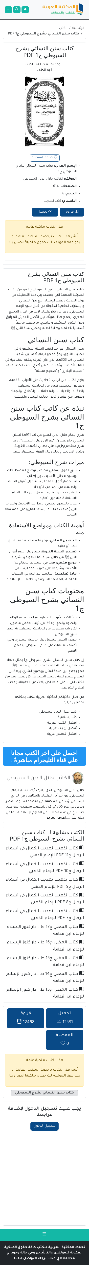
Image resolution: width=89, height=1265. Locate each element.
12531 (65, 1018)
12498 (28, 1018)
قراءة (70, 212)
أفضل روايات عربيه (63, 728)
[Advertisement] (44, 1177)
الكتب (63, 28)
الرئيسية (78, 28)
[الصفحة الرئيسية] (63, 10)
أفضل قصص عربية (62, 734)
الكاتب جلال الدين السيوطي (43, 179)
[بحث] (17, 10)
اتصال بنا (16, 243)
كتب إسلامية (67, 717)
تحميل (43, 212)
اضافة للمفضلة (43, 157)
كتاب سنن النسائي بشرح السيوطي (44, 1093)
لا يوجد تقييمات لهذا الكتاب (45, 67)
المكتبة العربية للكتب (42, 697)
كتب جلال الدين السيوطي (58, 712)
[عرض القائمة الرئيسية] (8, 10)
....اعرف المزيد (59, 818)
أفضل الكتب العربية (62, 723)
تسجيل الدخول (45, 1126)
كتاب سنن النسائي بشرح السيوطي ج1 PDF (43, 34)
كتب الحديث (52, 201)
